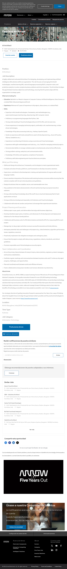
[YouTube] (56, 545)
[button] (46, 15)
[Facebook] (61, 545)
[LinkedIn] (52, 550)
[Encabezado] (8, 15)
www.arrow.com (54, 288)
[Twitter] (52, 545)
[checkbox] (10, 55)
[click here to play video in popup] (33, 477)
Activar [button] (58, 355)
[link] (7, 359)
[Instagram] (56, 550)
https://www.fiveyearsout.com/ (29, 298)
